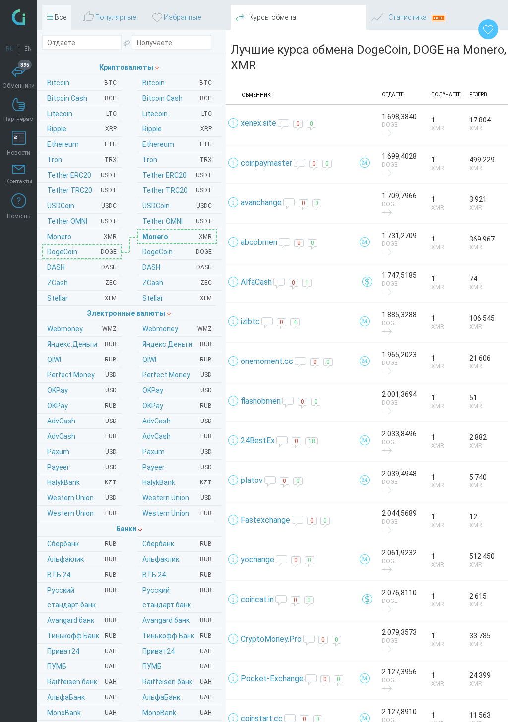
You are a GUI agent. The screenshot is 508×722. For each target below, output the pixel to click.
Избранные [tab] (181, 17)
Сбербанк (177, 544)
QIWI (177, 359)
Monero (177, 237)
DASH (177, 267)
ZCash (177, 283)
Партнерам (18, 119)
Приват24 (177, 651)
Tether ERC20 (177, 175)
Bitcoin (177, 83)
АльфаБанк (177, 697)
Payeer (177, 467)
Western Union (177, 498)
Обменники (18, 76)
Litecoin (177, 114)
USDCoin (177, 206)
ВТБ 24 (177, 575)
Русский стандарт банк (177, 597)
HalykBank (177, 482)
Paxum (177, 452)
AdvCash (177, 421)
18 (311, 441)
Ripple (177, 129)
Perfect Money (177, 375)
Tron (177, 160)
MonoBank (177, 713)
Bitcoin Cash (177, 98)
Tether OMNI (177, 221)
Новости (18, 152)
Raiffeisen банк (177, 682)
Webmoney (177, 329)
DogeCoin (177, 252)
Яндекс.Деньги (177, 344)
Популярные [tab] (115, 17)
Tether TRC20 (177, 190)
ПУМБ (177, 666)
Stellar (177, 298)
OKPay (177, 390)
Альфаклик (177, 559)
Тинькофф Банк (177, 636)
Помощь (18, 216)
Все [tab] (59, 17)
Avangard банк (177, 620)
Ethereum (177, 144)
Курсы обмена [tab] (272, 17)
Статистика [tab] (407, 17)
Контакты (18, 181)
